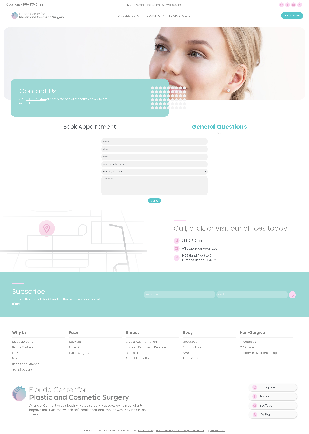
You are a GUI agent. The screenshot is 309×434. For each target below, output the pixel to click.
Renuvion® (190, 358)
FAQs (15, 353)
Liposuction (191, 342)
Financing (139, 4)
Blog (15, 358)
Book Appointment (25, 364)
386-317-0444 (36, 99)
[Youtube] (293, 4)
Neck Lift (75, 342)
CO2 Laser (247, 347)
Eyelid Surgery (79, 353)
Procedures (152, 16)
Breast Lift (133, 353)
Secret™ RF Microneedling (258, 353)
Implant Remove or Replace (146, 347)
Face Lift (75, 347)
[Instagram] (281, 4)
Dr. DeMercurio (128, 16)
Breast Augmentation (141, 342)
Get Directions (22, 369)
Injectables (248, 342)
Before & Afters (179, 16)
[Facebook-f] (287, 4)
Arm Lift (188, 353)
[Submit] (292, 294)
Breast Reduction (138, 358)
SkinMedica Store (171, 4)
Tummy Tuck (192, 347)
